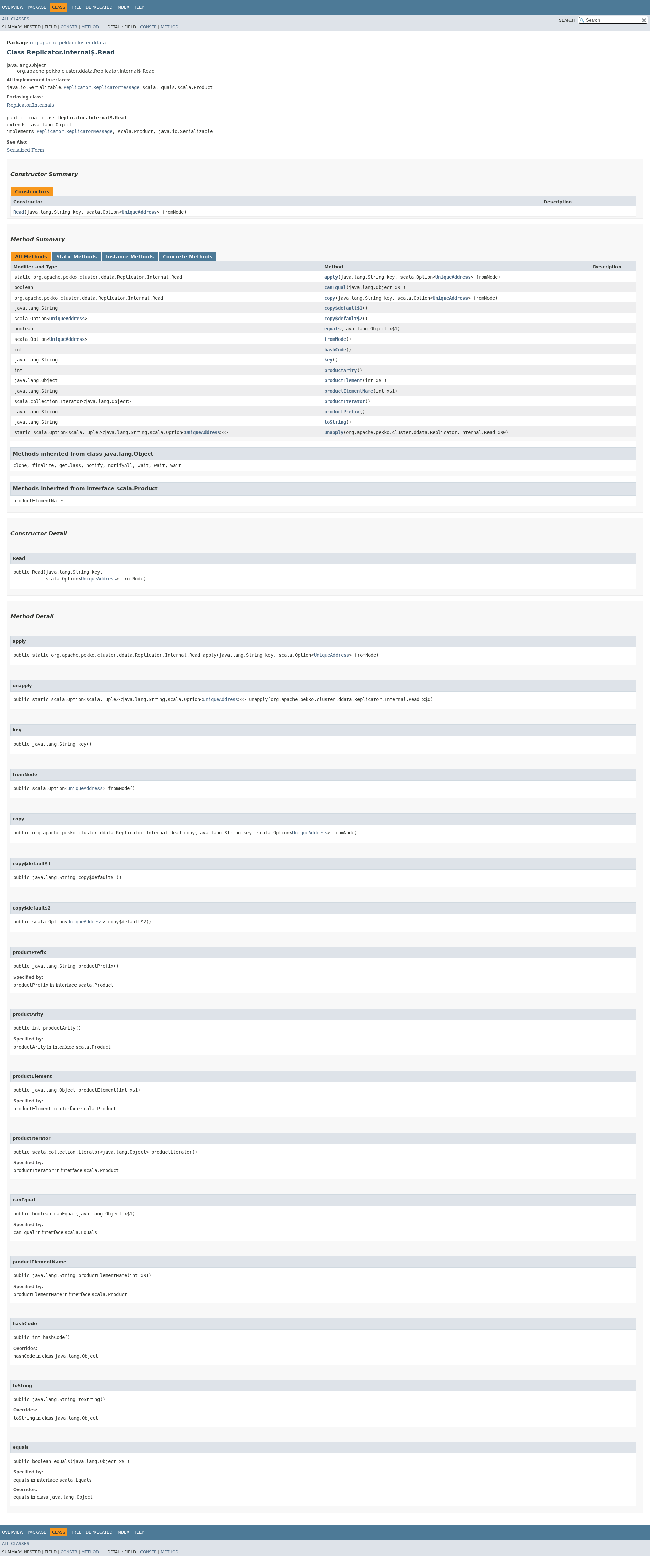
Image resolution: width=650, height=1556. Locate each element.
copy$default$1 (343, 308)
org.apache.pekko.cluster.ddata (68, 42)
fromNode (335, 339)
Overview (13, 7)
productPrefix (342, 411)
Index (122, 7)
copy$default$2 (343, 318)
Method (90, 27)
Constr (69, 27)
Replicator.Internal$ (31, 105)
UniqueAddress (139, 212)
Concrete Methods (187, 256)
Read (18, 212)
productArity (340, 370)
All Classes (15, 19)
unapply (333, 432)
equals (332, 328)
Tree (76, 7)
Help (138, 7)
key (328, 360)
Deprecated (99, 7)
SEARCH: (568, 20)
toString (335, 422)
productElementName (348, 391)
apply (331, 277)
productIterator (344, 401)
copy (329, 298)
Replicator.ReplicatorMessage (101, 87)
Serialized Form (25, 150)
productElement (343, 380)
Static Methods (76, 256)
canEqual (335, 287)
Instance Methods (130, 256)
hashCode (335, 349)
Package (37, 7)
